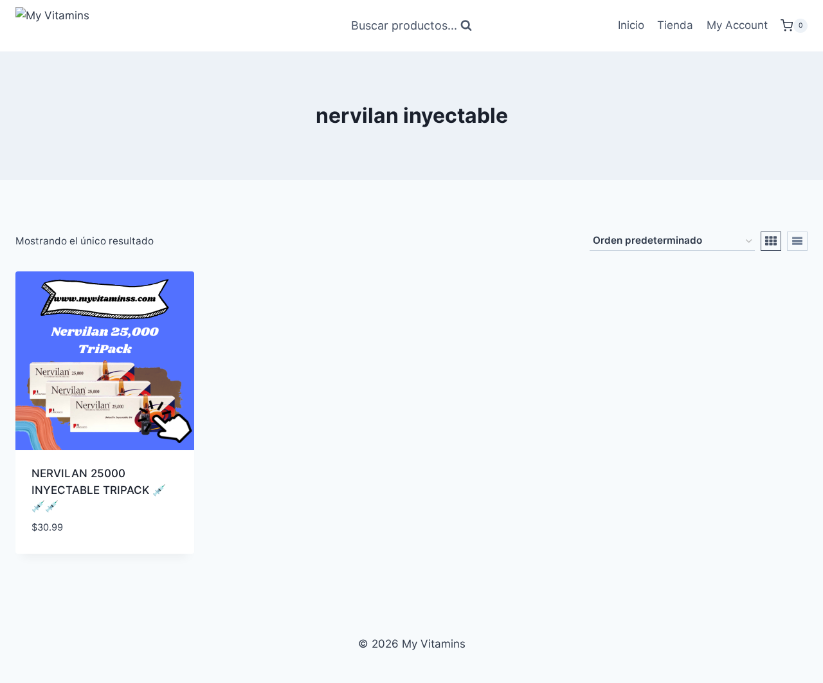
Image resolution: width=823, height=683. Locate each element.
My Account (737, 25)
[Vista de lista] (797, 241)
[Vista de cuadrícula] (771, 241)
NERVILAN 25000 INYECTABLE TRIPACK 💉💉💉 (99, 490)
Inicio (631, 25)
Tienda (675, 25)
